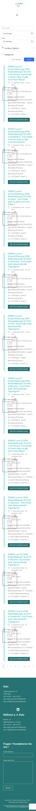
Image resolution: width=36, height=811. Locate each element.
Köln (12, 337)
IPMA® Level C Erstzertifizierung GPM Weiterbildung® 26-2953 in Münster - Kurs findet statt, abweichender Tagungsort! (19, 385)
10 (29, 666)
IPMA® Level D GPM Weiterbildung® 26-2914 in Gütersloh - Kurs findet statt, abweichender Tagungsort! (19, 502)
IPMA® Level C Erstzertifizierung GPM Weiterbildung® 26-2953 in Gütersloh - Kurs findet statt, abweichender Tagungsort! (19, 260)
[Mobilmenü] (17, 15)
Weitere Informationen (19, 120)
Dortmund (14, 88)
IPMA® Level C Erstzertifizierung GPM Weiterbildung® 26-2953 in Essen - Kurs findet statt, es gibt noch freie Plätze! (19, 198)
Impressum (8, 800)
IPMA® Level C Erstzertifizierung (21, 91)
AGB (28, 800)
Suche (29, 59)
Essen (13, 213)
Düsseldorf (14, 150)
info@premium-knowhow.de (16, 701)
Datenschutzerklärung (19, 800)
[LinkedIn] (18, 709)
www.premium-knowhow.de (16, 699)
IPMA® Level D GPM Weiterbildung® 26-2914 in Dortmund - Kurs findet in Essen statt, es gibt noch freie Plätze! (20, 445)
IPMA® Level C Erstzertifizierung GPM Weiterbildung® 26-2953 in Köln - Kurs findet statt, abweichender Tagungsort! (20, 322)
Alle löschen (16, 59)
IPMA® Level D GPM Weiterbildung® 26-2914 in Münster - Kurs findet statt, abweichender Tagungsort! (19, 559)
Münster (13, 400)
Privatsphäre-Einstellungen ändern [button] (18, 802)
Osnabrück (14, 630)
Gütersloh (14, 275)
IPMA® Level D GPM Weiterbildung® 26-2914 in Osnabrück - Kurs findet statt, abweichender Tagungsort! (20, 616)
